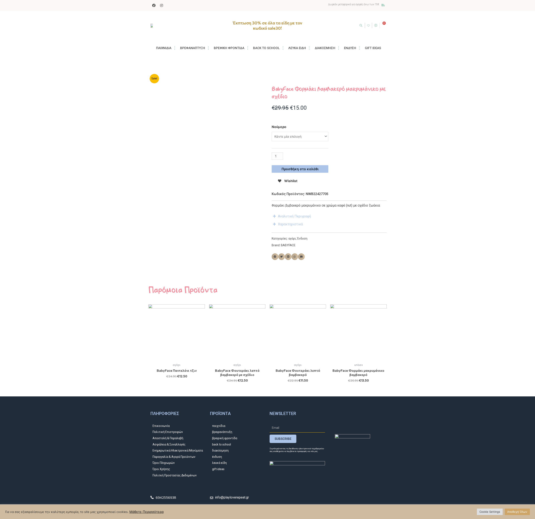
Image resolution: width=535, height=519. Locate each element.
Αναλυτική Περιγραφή (294, 216)
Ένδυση (302, 238)
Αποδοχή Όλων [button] (517, 511)
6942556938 (166, 497)
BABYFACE (288, 245)
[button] (361, 25)
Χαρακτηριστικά (290, 224)
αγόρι (292, 238)
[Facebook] (153, 5)
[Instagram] (161, 5)
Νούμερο (279, 127)
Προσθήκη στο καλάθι (300, 169)
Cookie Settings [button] (489, 511)
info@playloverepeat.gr (232, 497)
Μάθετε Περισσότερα (146, 512)
